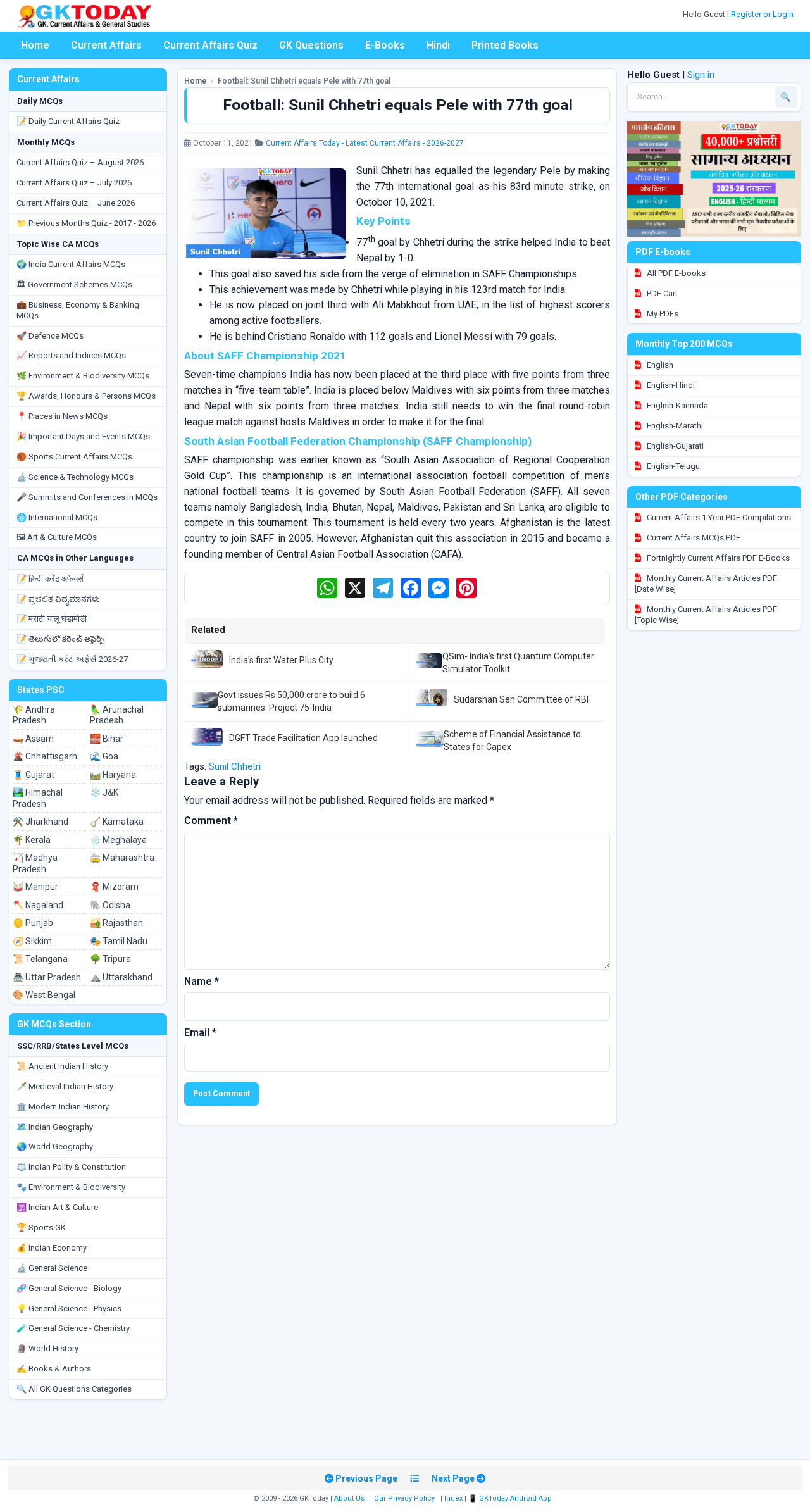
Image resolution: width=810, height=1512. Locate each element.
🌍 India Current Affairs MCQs (70, 264)
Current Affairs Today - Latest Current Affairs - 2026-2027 (365, 143)
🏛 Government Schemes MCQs (74, 284)
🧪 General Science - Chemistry (73, 1328)
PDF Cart (661, 293)
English (659, 365)
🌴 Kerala (32, 840)
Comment (211, 821)
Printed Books (505, 45)
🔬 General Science (51, 1268)
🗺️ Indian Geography (54, 1127)
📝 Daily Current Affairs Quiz (68, 121)
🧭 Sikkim (32, 941)
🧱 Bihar (106, 739)
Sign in (700, 74)
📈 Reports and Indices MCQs (71, 355)
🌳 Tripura (110, 959)
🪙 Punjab (33, 923)
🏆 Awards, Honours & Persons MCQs (86, 396)
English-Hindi (670, 385)
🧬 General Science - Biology (69, 1288)
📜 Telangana (40, 959)
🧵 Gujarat (33, 775)
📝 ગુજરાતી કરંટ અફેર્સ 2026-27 (72, 659)
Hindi (438, 45)
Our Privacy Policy (404, 1498)
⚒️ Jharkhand (40, 821)
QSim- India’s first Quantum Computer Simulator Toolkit (518, 662)
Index (453, 1498)
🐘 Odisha (110, 905)
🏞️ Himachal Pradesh (38, 798)
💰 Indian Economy (51, 1248)
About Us (349, 1498)
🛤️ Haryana (113, 775)
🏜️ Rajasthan (116, 923)
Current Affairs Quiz (210, 45)
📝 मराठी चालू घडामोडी (51, 618)
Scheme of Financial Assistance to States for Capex (512, 740)
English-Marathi (674, 425)
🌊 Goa (104, 756)
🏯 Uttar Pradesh (47, 977)
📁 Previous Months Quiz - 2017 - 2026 (86, 223)
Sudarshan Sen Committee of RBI (521, 699)
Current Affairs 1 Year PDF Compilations (718, 517)
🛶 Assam (33, 739)
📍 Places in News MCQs (62, 416)
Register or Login (763, 14)
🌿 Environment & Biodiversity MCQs (82, 375)
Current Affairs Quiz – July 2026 (74, 182)
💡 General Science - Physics (69, 1308)
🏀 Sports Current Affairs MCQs (74, 456)
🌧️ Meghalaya (118, 840)
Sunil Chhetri (235, 766)
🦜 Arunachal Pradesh (117, 715)
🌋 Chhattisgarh (45, 756)
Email (200, 1033)
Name (201, 981)
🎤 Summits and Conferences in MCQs (87, 497)
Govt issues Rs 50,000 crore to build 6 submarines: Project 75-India (291, 701)
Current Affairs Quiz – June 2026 (75, 203)
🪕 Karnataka (117, 821)
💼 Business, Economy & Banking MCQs (77, 310)
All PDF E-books (675, 273)
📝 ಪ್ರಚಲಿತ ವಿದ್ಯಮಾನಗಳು (58, 599)
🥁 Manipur (35, 887)
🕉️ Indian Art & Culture (57, 1207)
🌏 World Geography (54, 1146)
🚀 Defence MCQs (50, 336)
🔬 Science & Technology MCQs (75, 477)
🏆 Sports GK (41, 1227)
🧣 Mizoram (114, 887)
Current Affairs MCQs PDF (692, 537)
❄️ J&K (104, 792)
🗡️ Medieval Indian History (64, 1086)
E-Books (385, 45)
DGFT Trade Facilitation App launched (303, 738)
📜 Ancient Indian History (62, 1066)
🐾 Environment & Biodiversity (70, 1187)
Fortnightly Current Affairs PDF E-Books (717, 558)
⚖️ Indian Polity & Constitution (71, 1166)
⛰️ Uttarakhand (121, 977)
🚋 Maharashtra (122, 858)
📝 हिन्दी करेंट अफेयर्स (50, 579)
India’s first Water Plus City (281, 660)
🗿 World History (47, 1348)
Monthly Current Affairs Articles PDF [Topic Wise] (706, 614)
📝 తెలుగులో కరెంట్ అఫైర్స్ (60, 639)
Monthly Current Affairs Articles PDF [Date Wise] (706, 583)
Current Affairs (106, 45)
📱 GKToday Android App (511, 1498)
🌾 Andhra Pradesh (34, 715)
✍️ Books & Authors (53, 1368)
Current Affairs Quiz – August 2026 (80, 162)
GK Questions (311, 45)
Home (35, 45)
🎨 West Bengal (44, 995)
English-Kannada (676, 405)
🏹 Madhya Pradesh (35, 863)
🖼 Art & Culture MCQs (56, 537)
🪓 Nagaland (38, 905)
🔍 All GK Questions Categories (74, 1389)
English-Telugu (672, 466)
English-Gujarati (674, 446)
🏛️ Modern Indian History (62, 1106)
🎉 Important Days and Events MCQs (83, 436)
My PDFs (661, 313)
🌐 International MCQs (56, 517)
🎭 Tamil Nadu (118, 941)
